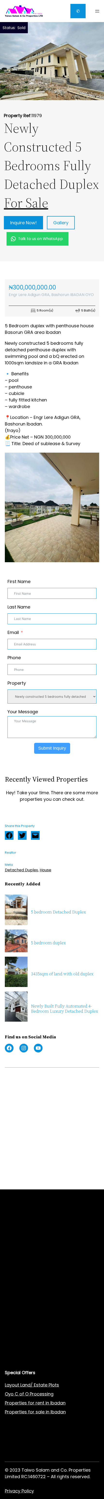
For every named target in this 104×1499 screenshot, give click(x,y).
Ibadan (58, 1412)
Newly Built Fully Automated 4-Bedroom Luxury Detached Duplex (64, 1009)
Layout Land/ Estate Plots (32, 1385)
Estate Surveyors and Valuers (36, 1243)
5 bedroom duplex (48, 943)
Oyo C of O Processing (29, 1394)
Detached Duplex (21, 870)
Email (13, 632)
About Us (14, 1318)
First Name (18, 581)
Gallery (60, 223)
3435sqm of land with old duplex (62, 974)
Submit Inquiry (52, 748)
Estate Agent (29, 1234)
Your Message (22, 712)
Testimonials (18, 1354)
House (45, 870)
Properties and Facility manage (38, 1270)
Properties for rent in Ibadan (35, 1403)
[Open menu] (97, 11)
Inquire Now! (23, 223)
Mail (35, 835)
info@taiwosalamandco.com (49, 1116)
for (31, 1412)
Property (16, 683)
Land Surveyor (20, 1252)
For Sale (26, 202)
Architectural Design (26, 1261)
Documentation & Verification (37, 1279)
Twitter (22, 835)
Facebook (9, 835)
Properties (16, 1412)
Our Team (15, 1345)
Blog (9, 1336)
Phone (14, 658)
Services (14, 1310)
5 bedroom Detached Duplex (58, 912)
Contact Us (17, 1327)
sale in (41, 1412)
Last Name (18, 607)
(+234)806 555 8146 (41, 1122)
